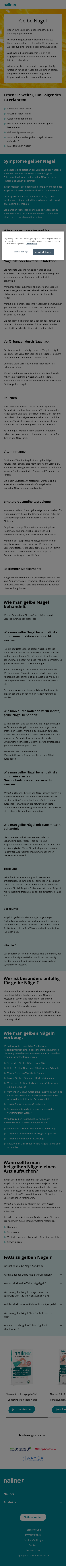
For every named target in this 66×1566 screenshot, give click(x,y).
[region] (33, 245)
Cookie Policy (31, 244)
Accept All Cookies (43, 252)
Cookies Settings (21, 252)
